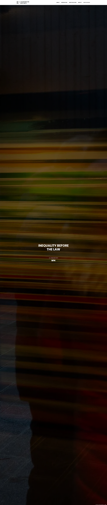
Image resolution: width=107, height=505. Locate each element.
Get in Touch (86, 2)
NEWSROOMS (64, 2)
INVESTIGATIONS (72, 2)
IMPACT (80, 2)
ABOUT (58, 2)
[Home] (23, 2)
